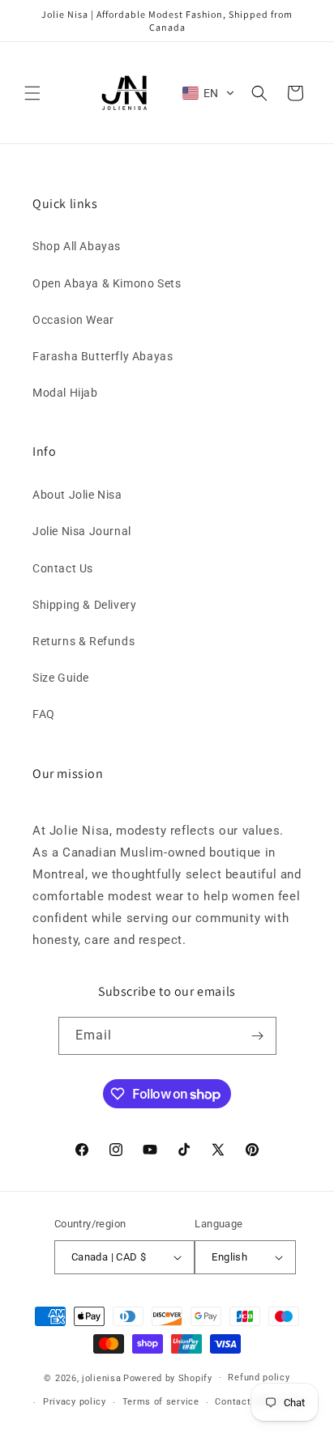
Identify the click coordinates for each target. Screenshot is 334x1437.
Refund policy (258, 1377)
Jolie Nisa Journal (81, 531)
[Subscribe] (258, 1036)
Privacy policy (74, 1402)
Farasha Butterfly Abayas (102, 356)
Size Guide (60, 677)
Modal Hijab (65, 392)
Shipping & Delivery (84, 604)
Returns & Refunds (83, 641)
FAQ (43, 714)
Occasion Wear (73, 319)
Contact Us (62, 568)
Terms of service (160, 1402)
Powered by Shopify (167, 1377)
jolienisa (101, 1377)
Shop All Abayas (76, 246)
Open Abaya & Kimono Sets (106, 283)
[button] (32, 93)
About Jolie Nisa (77, 494)
